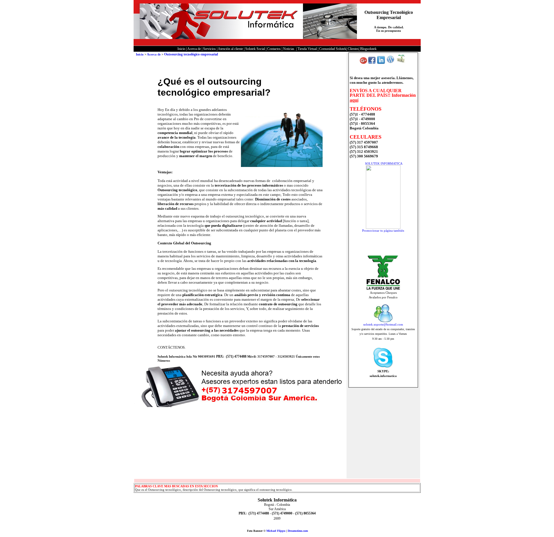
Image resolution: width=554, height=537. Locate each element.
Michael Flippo (275, 530)
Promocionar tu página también (383, 230)
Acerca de (154, 54)
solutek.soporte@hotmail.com (383, 324)
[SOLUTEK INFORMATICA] (383, 227)
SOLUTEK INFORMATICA (384, 163)
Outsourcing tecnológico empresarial (191, 54)
